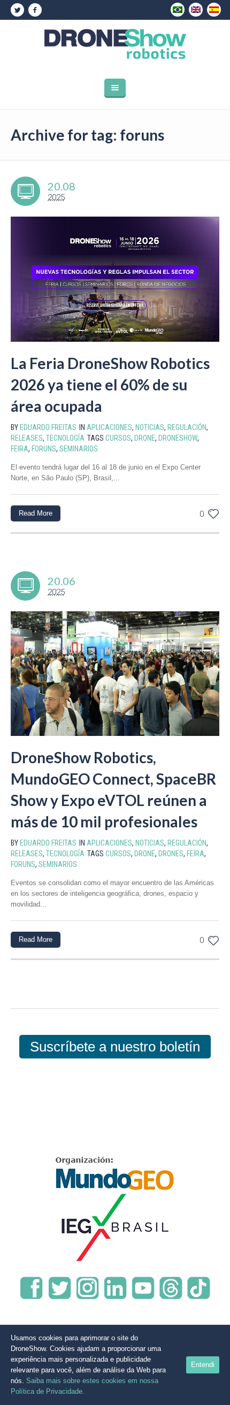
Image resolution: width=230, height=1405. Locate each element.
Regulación (186, 427)
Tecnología (65, 438)
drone (144, 438)
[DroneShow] (115, 44)
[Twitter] (17, 10)
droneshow (177, 438)
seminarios (78, 448)
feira (19, 448)
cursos (118, 438)
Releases (27, 438)
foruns (44, 448)
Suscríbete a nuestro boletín (115, 1047)
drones (170, 853)
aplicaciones (109, 427)
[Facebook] (35, 10)
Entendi (202, 1365)
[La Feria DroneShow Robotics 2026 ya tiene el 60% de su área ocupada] (115, 279)
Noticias (149, 427)
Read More (35, 513)
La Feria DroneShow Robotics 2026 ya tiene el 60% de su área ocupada (110, 384)
